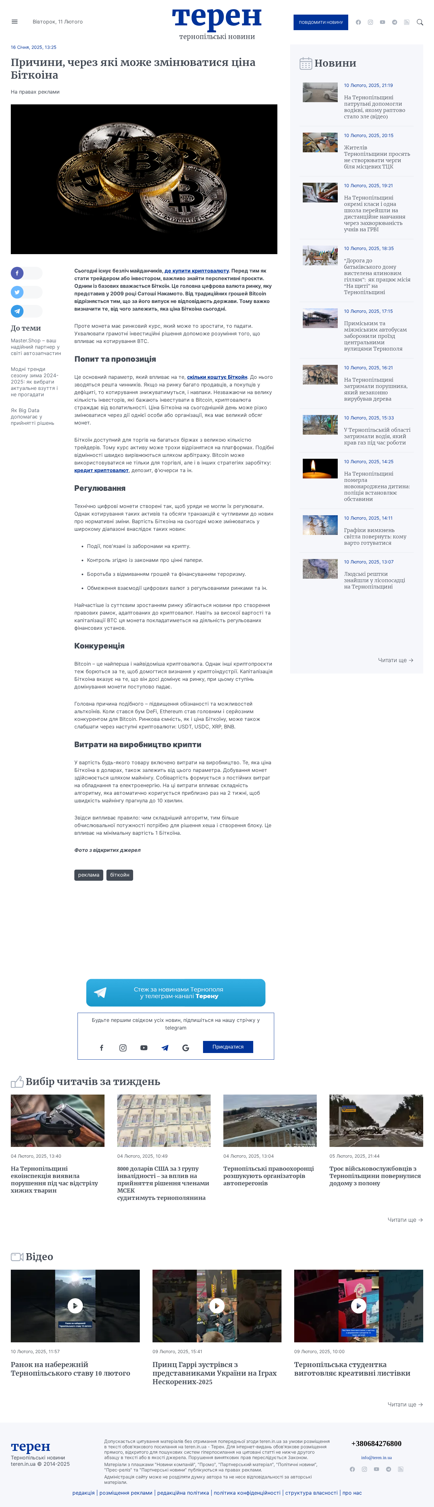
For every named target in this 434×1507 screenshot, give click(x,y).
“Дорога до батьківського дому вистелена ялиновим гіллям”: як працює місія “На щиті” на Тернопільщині (377, 276)
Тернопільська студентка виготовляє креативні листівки (352, 1369)
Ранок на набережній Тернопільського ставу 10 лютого (70, 1369)
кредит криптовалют (101, 470)
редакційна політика (183, 1493)
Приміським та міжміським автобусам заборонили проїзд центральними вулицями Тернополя (375, 336)
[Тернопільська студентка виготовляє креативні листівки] (358, 1306)
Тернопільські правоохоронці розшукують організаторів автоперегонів (268, 1176)
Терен (217, 15)
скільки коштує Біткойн (217, 377)
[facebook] (358, 22)
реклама (88, 875)
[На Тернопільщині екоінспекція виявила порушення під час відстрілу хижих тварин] (57, 1121)
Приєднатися (228, 1047)
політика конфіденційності (247, 1493)
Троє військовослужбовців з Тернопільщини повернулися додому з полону (375, 1176)
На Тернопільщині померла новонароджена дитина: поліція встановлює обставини (377, 486)
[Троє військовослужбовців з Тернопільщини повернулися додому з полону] (376, 1121)
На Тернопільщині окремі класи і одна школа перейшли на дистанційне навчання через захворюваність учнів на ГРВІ (374, 213)
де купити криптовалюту (197, 270)
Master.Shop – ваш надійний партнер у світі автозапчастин (36, 346)
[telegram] (394, 22)
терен (31, 1446)
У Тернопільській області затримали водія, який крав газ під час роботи (377, 436)
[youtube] (382, 22)
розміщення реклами (126, 1493)
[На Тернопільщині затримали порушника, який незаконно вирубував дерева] (320, 383)
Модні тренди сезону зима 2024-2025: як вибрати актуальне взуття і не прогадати (34, 382)
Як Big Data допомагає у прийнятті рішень (32, 416)
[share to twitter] (27, 292)
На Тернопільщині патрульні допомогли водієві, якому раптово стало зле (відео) (374, 107)
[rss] (406, 22)
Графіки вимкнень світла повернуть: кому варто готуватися (375, 536)
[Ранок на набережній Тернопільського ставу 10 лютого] (75, 1306)
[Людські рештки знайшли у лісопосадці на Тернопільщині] (320, 574)
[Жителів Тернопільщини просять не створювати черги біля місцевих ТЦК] (320, 151)
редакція (83, 1493)
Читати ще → (396, 660)
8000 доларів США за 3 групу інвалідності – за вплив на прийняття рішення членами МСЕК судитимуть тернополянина (163, 1183)
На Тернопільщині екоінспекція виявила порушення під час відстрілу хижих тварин (54, 1179)
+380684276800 (376, 1443)
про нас (352, 1493)
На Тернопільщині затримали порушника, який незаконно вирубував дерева (376, 389)
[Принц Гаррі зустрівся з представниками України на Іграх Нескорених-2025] (217, 1306)
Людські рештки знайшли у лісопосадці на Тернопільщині (374, 580)
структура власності (311, 1493)
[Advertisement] (36, 526)
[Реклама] (176, 992)
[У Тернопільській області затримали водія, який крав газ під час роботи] (320, 430)
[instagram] (370, 22)
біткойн (119, 875)
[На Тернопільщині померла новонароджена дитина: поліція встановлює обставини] (320, 480)
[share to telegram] (27, 311)
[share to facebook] (27, 273)
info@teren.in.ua (376, 1457)
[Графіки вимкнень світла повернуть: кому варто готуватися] (320, 530)
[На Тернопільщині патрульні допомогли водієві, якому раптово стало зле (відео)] (320, 101)
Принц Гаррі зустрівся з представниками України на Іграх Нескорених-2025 (215, 1373)
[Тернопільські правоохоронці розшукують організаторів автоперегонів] (270, 1121)
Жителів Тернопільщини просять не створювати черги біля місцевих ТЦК (377, 157)
